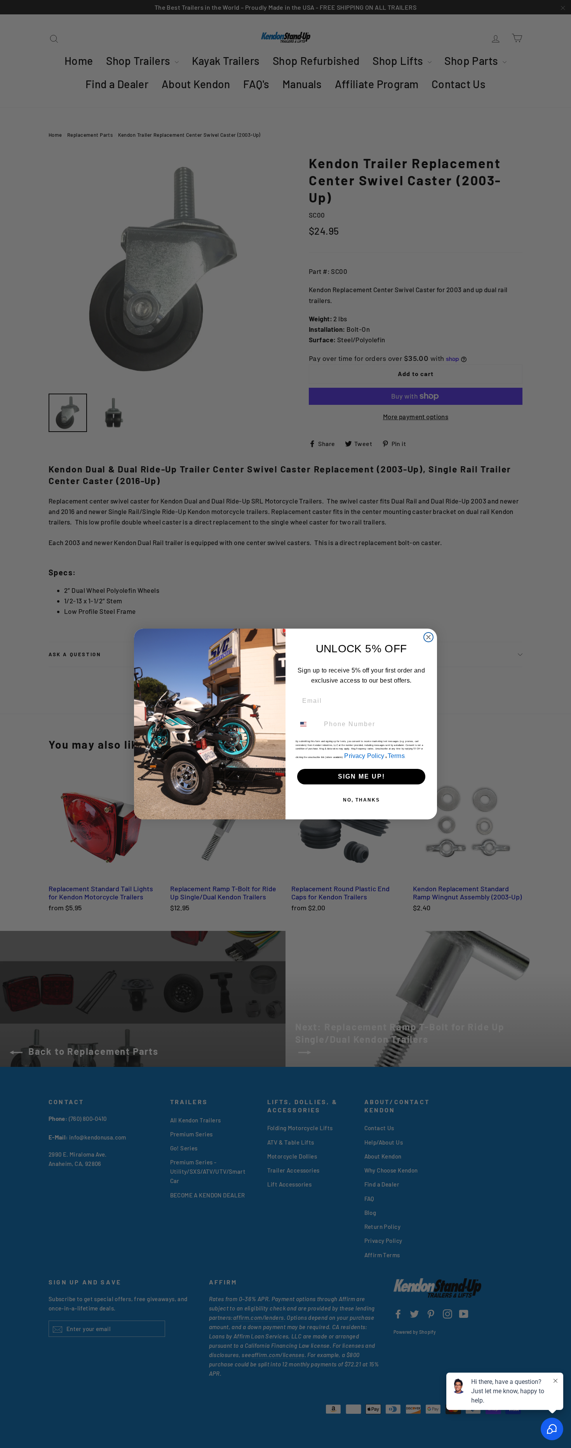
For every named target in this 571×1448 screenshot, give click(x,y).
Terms (396, 756)
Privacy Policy (364, 756)
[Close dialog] (428, 637)
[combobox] (308, 724)
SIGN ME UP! (361, 776)
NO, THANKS (361, 800)
